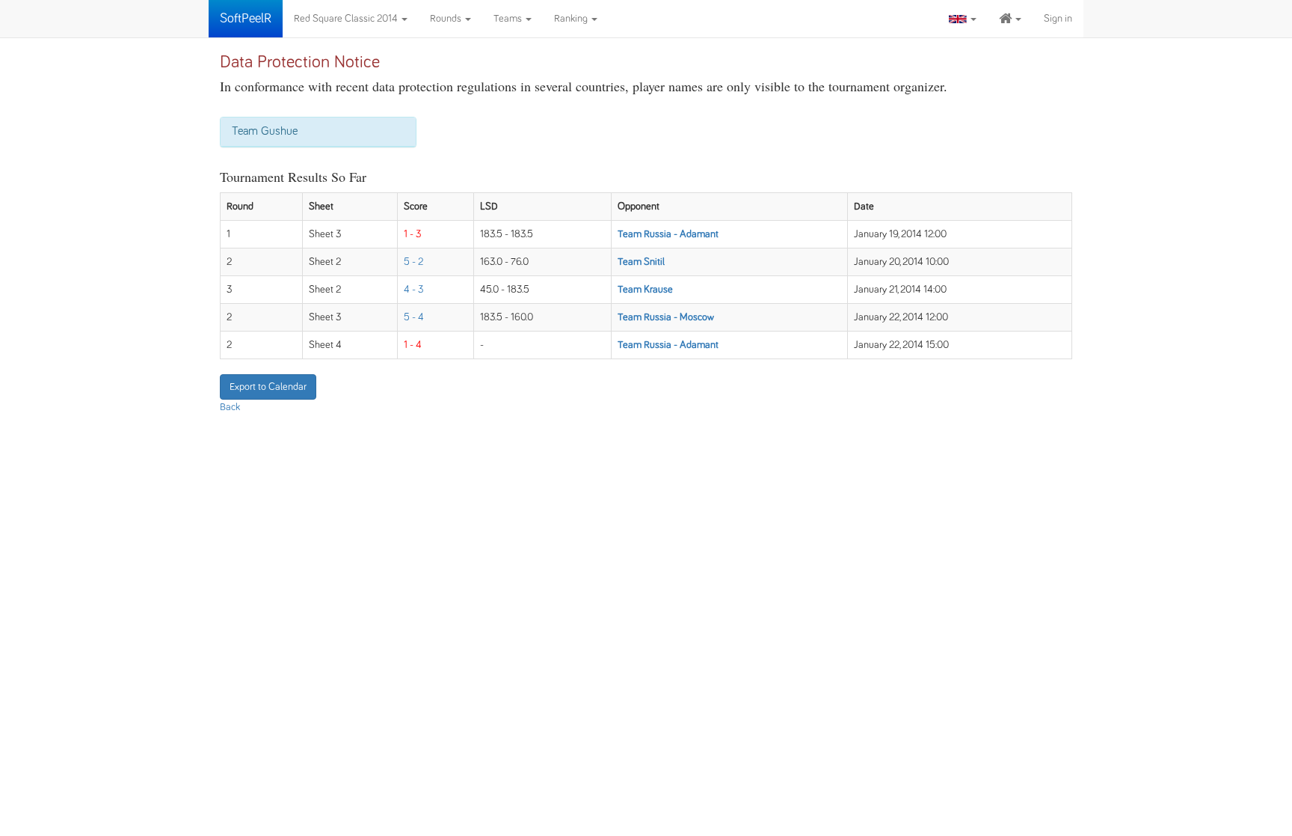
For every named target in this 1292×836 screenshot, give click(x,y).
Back (230, 407)
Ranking (572, 18)
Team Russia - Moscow (666, 317)
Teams (508, 18)
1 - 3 (413, 234)
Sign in (1058, 18)
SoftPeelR (245, 18)
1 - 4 (413, 345)
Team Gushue (265, 131)
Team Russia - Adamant (668, 234)
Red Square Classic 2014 (347, 18)
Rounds (447, 18)
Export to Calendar (268, 387)
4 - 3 (414, 289)
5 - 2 (413, 262)
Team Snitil (641, 262)
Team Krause (645, 289)
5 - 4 (414, 317)
